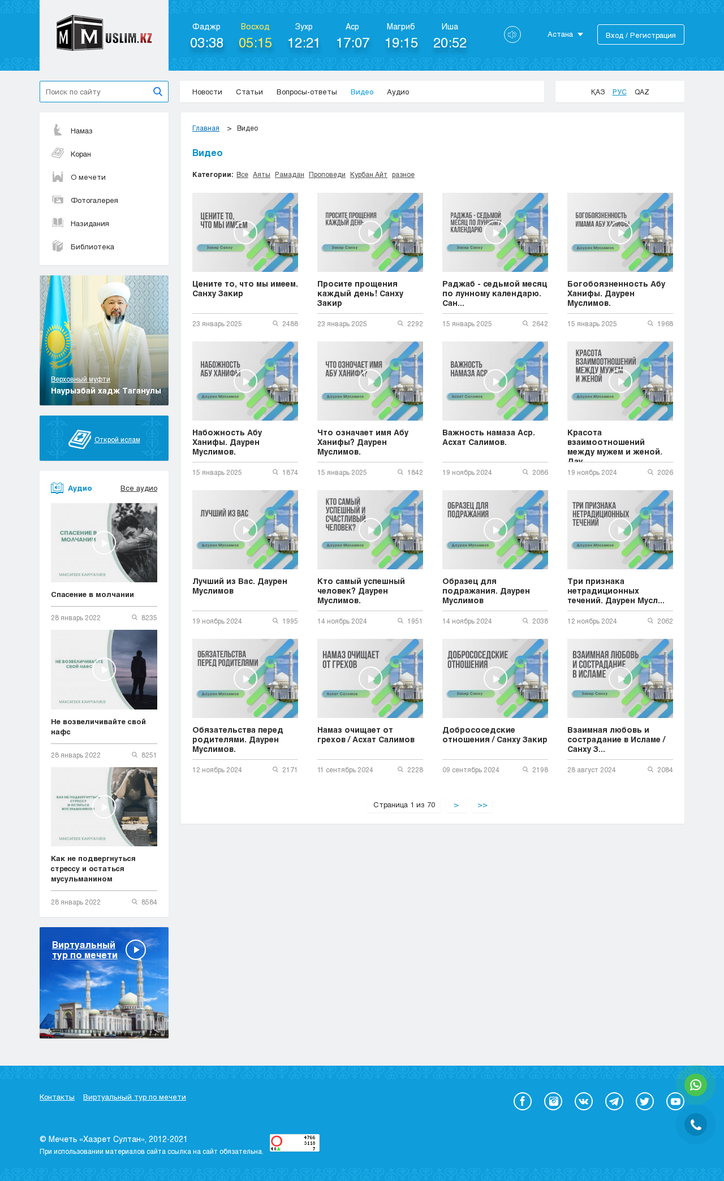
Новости (207, 91)
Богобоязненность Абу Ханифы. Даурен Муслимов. (616, 293)
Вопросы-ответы (307, 91)
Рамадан (289, 174)
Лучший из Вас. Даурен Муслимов (239, 585)
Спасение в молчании (92, 594)
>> (482, 804)
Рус (620, 92)
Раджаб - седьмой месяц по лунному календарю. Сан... (494, 293)
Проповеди (327, 174)
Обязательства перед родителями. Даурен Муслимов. (237, 739)
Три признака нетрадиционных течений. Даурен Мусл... (616, 590)
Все (242, 174)
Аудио (398, 91)
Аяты (261, 174)
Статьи (249, 91)
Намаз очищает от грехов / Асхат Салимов (366, 734)
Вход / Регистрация (641, 35)
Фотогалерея (94, 200)
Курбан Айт (368, 174)
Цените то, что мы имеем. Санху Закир (245, 288)
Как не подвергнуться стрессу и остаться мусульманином (93, 868)
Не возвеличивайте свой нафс (98, 726)
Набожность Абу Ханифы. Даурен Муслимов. (227, 441)
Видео (362, 91)
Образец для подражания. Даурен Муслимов (486, 590)
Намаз (82, 130)
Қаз (598, 92)
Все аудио (138, 487)
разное (403, 174)
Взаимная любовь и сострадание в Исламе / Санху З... (616, 739)
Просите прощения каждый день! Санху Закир (360, 293)
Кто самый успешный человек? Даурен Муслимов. (361, 590)
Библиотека (92, 246)
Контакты (57, 1096)
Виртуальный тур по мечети (134, 1096)
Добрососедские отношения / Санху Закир (495, 734)
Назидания (90, 223)
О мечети (88, 176)
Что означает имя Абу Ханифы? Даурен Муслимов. (362, 441)
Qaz (642, 92)
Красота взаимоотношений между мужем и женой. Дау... (614, 444)
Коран (81, 153)
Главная (205, 128)
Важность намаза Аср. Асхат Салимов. (488, 437)
